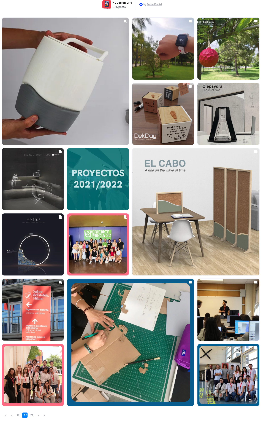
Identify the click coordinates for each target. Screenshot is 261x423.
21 (31, 415)
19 (18, 415)
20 (25, 415)
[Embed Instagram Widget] (141, 5)
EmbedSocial (154, 4)
